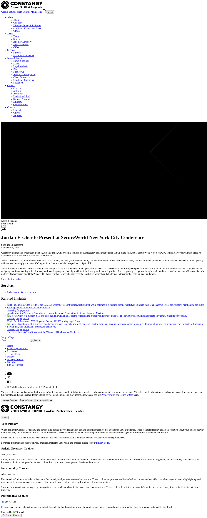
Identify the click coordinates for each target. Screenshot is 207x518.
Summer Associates (22, 99)
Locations (12, 351)
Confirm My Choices (11, 515)
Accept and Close (44, 400)
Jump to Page (7, 337)
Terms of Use (13, 354)
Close (4, 418)
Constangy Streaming (23, 80)
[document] (103, 461)
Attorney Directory (22, 41)
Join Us (17, 91)
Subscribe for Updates (11, 279)
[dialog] (103, 396)
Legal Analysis (20, 66)
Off (14, 502)
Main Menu (36, 11)
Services (11, 50)
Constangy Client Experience (27, 28)
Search (16, 39)
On (6, 502)
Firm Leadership (21, 44)
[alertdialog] (103, 461)
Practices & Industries (23, 55)
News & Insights (15, 58)
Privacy (11, 356)
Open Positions (20, 104)
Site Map (11, 362)
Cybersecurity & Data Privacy (21, 292)
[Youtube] (9, 374)
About (10, 17)
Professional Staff (21, 96)
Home (10, 345)
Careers (11, 85)
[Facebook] (8, 371)
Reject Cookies (26, 400)
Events (16, 63)
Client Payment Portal (17, 348)
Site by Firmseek (15, 365)
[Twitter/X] (8, 378)
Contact (11, 107)
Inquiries (17, 115)
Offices (16, 31)
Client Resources (21, 77)
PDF (3, 226)
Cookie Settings (8, 11)
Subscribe (18, 82)
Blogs (16, 69)
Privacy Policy (108, 395)
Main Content (23, 11)
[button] (3, 230)
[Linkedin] (8, 382)
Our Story (18, 22)
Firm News (18, 71)
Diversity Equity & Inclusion (27, 25)
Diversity (17, 101)
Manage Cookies (15, 359)
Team (10, 33)
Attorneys (18, 93)
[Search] (45, 11)
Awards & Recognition (24, 74)
